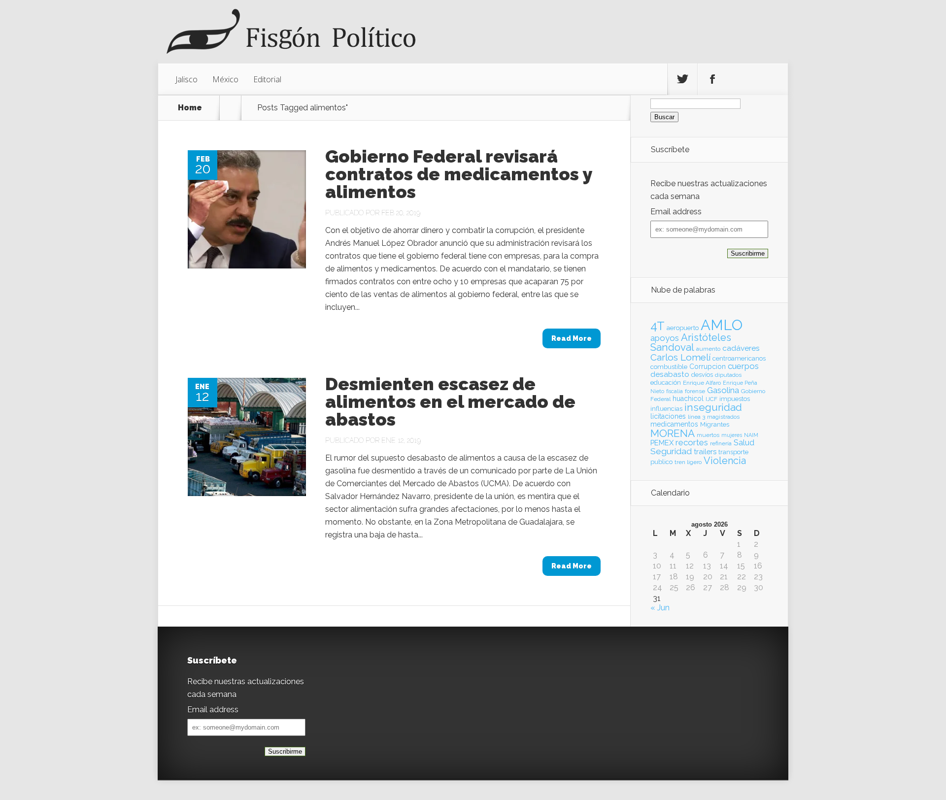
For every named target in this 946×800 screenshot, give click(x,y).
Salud (744, 442)
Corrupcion (707, 366)
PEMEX (662, 442)
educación (665, 382)
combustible (668, 366)
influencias (666, 408)
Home (190, 108)
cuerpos (743, 366)
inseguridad (713, 407)
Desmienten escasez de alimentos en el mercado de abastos (450, 401)
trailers (705, 451)
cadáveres (741, 348)
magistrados (723, 416)
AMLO (722, 324)
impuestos (734, 398)
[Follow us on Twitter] (682, 79)
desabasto (669, 374)
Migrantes (714, 424)
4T (657, 326)
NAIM (751, 435)
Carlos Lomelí (680, 357)
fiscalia (674, 391)
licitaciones (668, 416)
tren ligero (688, 462)
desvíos (702, 374)
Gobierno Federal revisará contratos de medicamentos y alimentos (458, 174)
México (225, 79)
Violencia (725, 461)
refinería (721, 443)
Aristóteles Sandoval (690, 342)
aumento (708, 348)
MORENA (672, 433)
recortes (692, 442)
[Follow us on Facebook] (712, 79)
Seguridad (671, 451)
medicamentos (674, 424)
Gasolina (723, 390)
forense (695, 391)
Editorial (267, 79)
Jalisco (186, 79)
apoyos (664, 338)
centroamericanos (739, 358)
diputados (728, 374)
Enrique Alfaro (702, 382)
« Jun (660, 607)
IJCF (711, 399)
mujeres (731, 435)
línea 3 (696, 416)
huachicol (688, 398)
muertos (708, 435)
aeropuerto (683, 328)
